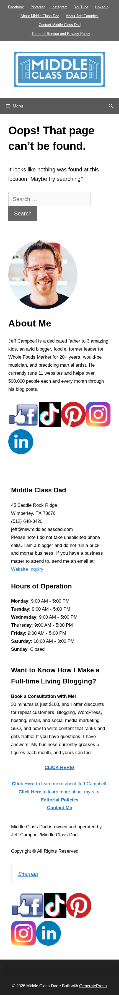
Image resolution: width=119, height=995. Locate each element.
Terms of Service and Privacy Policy (61, 34)
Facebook (16, 7)
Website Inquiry (27, 569)
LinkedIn (101, 7)
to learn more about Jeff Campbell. (59, 783)
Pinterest (37, 7)
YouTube (81, 7)
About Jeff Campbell (82, 16)
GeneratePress (93, 985)
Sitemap (28, 874)
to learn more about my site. (60, 792)
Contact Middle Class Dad (60, 25)
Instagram (59, 7)
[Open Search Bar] (111, 106)
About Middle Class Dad (39, 16)
